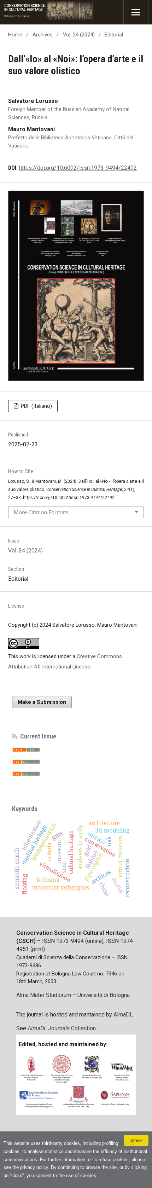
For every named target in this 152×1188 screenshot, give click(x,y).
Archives (43, 34)
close (136, 1140)
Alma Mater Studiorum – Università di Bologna (73, 995)
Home (15, 34)
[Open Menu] (136, 12)
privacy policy (34, 1167)
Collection (62, 1028)
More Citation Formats (41, 512)
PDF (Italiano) (35, 406)
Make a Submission (42, 702)
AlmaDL (123, 1014)
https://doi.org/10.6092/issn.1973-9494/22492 (78, 167)
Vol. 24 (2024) (79, 34)
